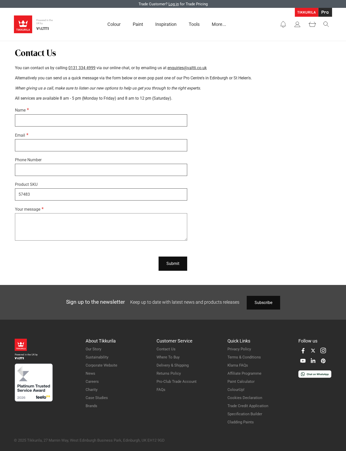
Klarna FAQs (237, 365)
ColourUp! (235, 389)
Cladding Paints (240, 422)
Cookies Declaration (244, 397)
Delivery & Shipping (173, 365)
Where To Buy (168, 357)
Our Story (93, 349)
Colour (114, 24)
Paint (138, 24)
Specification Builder (244, 414)
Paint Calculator (241, 381)
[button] (283, 24)
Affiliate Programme (244, 373)
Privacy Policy (239, 349)
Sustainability (97, 357)
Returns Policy (169, 373)
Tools (194, 24)
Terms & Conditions (244, 357)
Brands (91, 406)
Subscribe (263, 302)
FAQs (161, 389)
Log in (173, 4)
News (90, 373)
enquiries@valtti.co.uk (187, 67)
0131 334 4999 (81, 67)
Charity (92, 389)
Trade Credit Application (247, 406)
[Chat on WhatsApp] (314, 376)
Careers (92, 381)
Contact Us (166, 349)
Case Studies (97, 397)
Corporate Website (101, 365)
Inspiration (166, 24)
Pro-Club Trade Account (177, 381)
